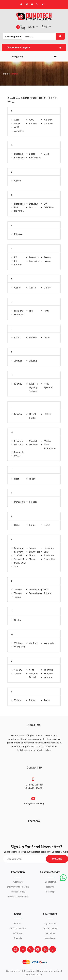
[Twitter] (30, 949)
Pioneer (33, 501)
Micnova (33, 444)
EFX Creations (28, 970)
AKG (31, 119)
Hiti (31, 310)
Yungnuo (48, 669)
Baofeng (18, 153)
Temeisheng (35, 593)
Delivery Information (18, 886)
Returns (50, 886)
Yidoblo (18, 673)
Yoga (31, 669)
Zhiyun (17, 700)
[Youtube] (37, 949)
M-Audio (18, 440)
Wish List (50, 933)
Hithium (18, 310)
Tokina (47, 593)
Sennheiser (34, 551)
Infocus (33, 337)
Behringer (19, 157)
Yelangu (18, 669)
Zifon (32, 700)
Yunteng (48, 677)
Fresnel (47, 260)
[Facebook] (23, 949)
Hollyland (19, 314)
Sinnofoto (49, 547)
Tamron (18, 589)
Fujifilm (18, 264)
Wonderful (49, 643)
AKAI (17, 123)
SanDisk (18, 555)
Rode (16, 524)
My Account (50, 923)
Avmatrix (19, 130)
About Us (18, 881)
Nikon (32, 478)
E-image (18, 234)
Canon (17, 180)
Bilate (32, 153)
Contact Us (50, 881)
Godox (17, 287)
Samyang (18, 551)
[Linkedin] (45, 949)
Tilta (46, 589)
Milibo (47, 440)
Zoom (47, 700)
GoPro (32, 287)
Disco (32, 207)
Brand (14, 73)
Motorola (19, 452)
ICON (17, 337)
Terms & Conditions (18, 896)
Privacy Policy (18, 891)
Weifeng (18, 643)
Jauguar (18, 360)
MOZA (17, 455)
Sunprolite (49, 559)
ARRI (16, 127)
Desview (33, 203)
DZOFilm (49, 207)
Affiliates (18, 933)
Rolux (32, 524)
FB (15, 257)
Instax (47, 337)
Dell (16, 207)
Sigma (32, 559)
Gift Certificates (18, 928)
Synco (17, 566)
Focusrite (34, 260)
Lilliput (47, 414)
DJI (45, 203)
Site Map (50, 891)
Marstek (18, 444)
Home (6, 73)
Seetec (32, 547)
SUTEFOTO (20, 562)
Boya (46, 153)
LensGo (18, 414)
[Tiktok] (52, 949)
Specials (18, 938)
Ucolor (17, 619)
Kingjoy (18, 383)
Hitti (46, 310)
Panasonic (19, 501)
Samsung (18, 547)
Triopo (17, 596)
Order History (50, 928)
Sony (46, 551)
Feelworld (34, 257)
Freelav (47, 257)
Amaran (48, 119)
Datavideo (19, 203)
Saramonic (19, 559)
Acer (16, 119)
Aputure (48, 123)
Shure (32, 555)
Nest (16, 478)
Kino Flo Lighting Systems (33, 387)
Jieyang (33, 360)
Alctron (33, 123)
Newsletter (50, 938)
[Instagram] (15, 949)
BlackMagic (35, 157)
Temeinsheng (35, 589)
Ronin (47, 524)
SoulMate (49, 555)
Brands (17, 923)
